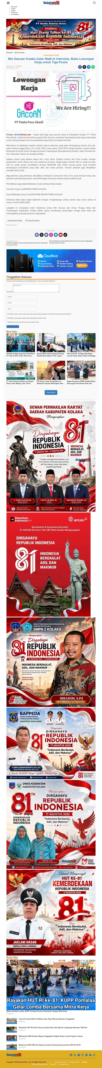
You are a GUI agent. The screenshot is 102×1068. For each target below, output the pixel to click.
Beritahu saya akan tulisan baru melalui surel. (23, 322)
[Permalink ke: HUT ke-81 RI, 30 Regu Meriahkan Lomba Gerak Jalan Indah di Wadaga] (81, 342)
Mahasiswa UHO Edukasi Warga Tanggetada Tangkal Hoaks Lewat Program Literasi (51, 1036)
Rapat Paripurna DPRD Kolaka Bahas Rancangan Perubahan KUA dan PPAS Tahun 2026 (81, 382)
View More (51, 392)
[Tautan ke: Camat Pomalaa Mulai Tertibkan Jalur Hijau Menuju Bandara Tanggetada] (11, 1021)
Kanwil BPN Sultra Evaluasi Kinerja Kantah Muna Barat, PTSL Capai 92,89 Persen (50, 355)
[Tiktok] (65, 235)
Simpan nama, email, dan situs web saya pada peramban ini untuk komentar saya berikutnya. (40, 314)
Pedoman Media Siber (40, 1064)
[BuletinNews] (51, 3)
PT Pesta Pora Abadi (32, 221)
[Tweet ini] (84, 67)
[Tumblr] (46, 235)
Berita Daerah (10, 68)
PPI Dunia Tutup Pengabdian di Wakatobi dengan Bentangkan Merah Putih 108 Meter (51, 382)
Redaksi (85, 1062)
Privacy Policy (74, 1062)
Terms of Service (61, 1062)
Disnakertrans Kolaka (15, 221)
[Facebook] (37, 235)
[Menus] (8, 3)
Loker (17, 68)
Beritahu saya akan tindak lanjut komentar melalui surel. (27, 318)
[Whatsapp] (93, 67)
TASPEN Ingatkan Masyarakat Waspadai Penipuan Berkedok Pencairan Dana (27, 243)
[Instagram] (51, 235)
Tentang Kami (64, 1064)
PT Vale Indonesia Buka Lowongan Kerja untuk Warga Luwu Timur (19, 382)
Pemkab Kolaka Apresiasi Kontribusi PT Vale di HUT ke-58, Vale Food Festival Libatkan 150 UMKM (20, 355)
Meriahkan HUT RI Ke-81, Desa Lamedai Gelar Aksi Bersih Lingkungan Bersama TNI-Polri (53, 1028)
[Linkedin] (56, 235)
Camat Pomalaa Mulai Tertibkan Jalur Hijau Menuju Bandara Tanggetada (46, 1019)
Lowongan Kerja (51, 55)
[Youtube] (60, 235)
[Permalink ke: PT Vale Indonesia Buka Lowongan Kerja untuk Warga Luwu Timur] (20, 370)
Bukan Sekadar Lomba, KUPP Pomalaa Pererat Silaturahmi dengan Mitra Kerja (36, 1011)
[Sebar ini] (80, 67)
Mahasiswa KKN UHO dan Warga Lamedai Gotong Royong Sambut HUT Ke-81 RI (50, 1045)
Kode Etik (53, 1064)
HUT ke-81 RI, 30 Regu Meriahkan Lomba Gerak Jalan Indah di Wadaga (81, 355)
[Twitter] (42, 235)
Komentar (9, 292)
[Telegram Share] (89, 67)
